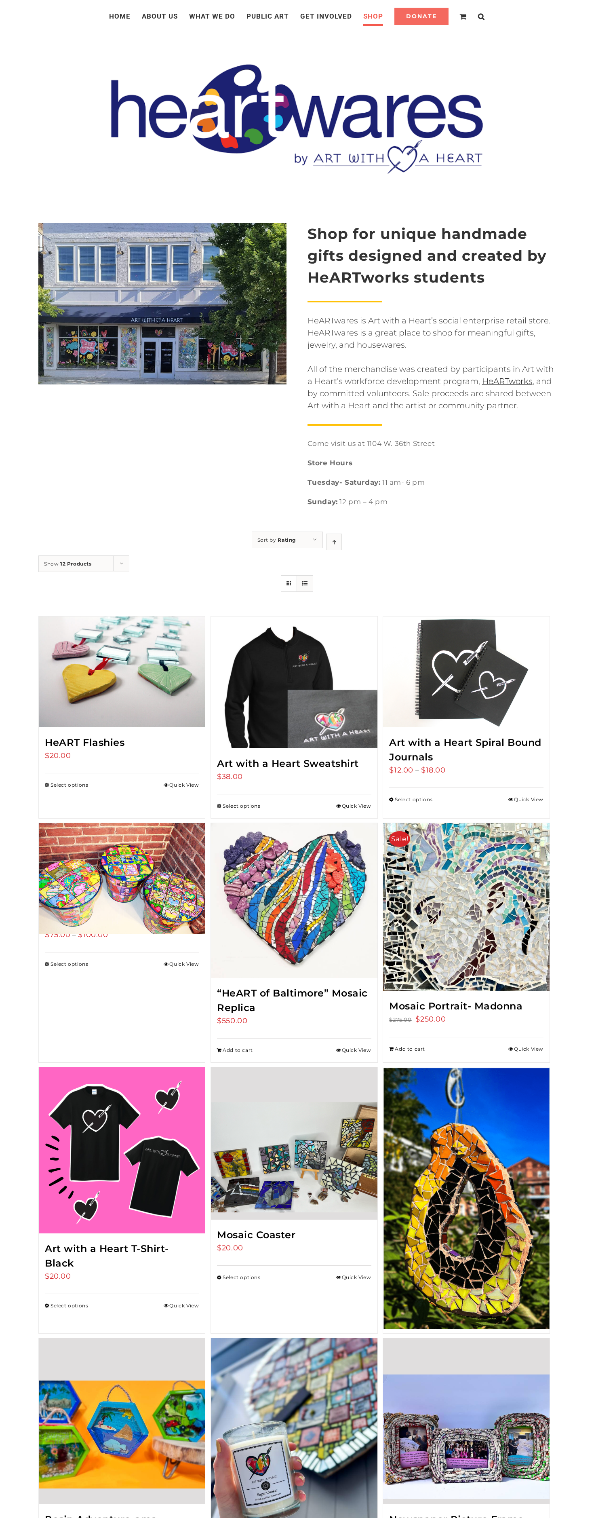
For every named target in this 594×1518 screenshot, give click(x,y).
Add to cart (238, 1050)
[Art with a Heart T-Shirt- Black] (122, 1150)
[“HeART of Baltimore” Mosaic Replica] (294, 900)
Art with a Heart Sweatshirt (288, 763)
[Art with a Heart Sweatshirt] (294, 682)
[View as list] (305, 583)
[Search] (471, 16)
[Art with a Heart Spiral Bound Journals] (466, 671)
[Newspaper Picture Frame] (466, 1421)
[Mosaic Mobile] (466, 1165)
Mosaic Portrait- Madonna (455, 1006)
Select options (69, 785)
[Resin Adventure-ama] (122, 1421)
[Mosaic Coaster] (294, 1143)
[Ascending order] (334, 542)
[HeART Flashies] (122, 671)
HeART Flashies (84, 742)
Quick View (184, 785)
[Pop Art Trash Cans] (122, 864)
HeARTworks (507, 381)
